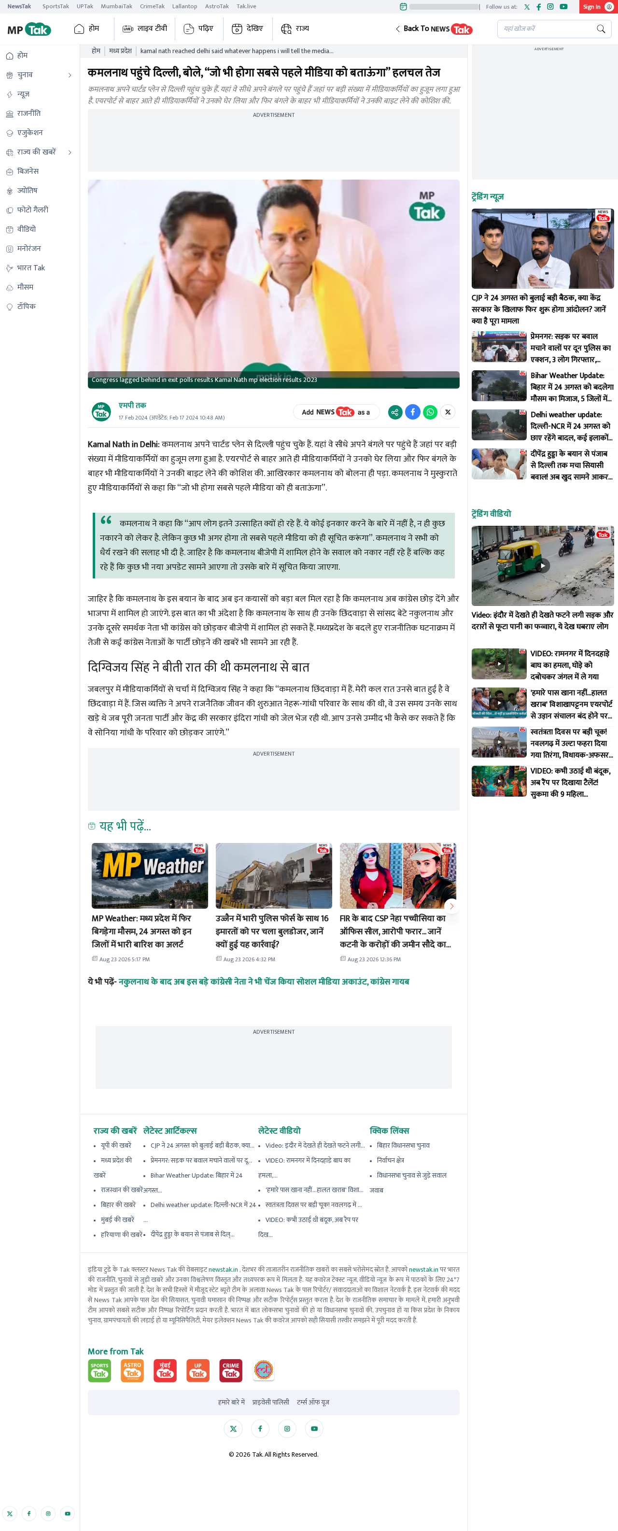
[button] (438, 29)
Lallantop (184, 6)
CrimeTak (152, 6)
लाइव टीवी (152, 28)
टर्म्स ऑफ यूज (313, 1402)
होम (94, 28)
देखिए (255, 28)
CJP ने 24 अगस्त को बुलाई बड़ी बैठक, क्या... (202, 1145)
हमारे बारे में (231, 1402)
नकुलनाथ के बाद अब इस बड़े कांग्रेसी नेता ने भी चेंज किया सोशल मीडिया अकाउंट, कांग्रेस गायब (264, 982)
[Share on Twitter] (448, 412)
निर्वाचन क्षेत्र (390, 1160)
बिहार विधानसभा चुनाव (403, 1145)
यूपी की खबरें (116, 1145)
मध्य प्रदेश (120, 51)
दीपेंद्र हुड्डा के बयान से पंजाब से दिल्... (193, 1234)
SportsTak (55, 6)
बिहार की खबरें (118, 1204)
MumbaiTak (116, 6)
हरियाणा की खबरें (121, 1234)
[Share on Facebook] (413, 412)
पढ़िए (205, 28)
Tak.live (246, 6)
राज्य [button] (302, 28)
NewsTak (19, 6)
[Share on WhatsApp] (430, 412)
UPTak (85, 6)
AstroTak (217, 6)
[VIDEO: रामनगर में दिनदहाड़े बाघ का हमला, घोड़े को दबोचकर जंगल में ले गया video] (499, 663)
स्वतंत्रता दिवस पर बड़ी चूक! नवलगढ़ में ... (314, 1204)
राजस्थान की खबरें (122, 1189)
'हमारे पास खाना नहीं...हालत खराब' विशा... (315, 1189)
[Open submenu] (70, 75)
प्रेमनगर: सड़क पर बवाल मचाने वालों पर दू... (201, 1160)
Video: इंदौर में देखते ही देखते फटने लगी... (315, 1145)
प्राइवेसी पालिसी (271, 1402)
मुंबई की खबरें (117, 1219)
